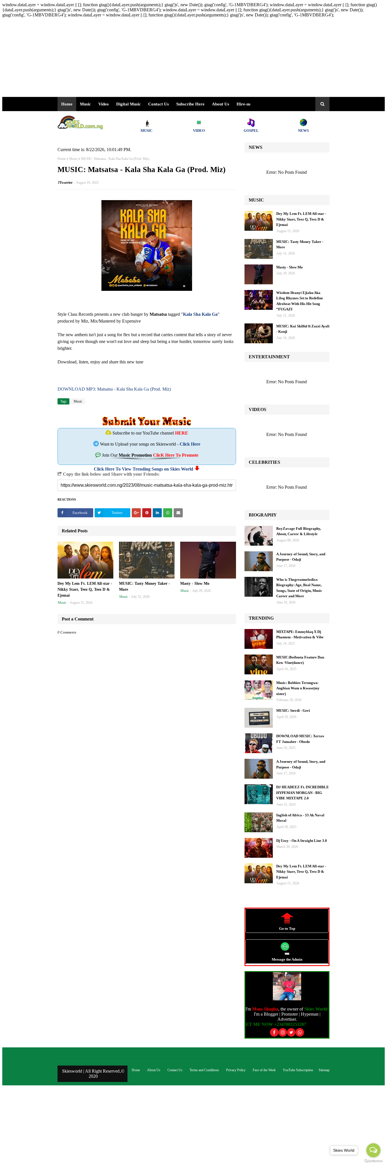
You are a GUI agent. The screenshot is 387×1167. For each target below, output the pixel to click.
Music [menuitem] (85, 104)
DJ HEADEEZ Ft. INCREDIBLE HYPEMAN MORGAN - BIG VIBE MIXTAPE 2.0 (302, 792)
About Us (220, 104)
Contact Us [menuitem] (158, 104)
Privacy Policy (236, 1070)
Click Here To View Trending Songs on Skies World (143, 469)
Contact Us (174, 1070)
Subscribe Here (190, 104)
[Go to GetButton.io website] (373, 1161)
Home (62, 159)
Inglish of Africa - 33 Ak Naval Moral (300, 818)
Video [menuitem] (103, 104)
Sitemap (324, 1070)
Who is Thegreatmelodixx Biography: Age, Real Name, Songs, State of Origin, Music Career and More (299, 587)
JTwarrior (65, 183)
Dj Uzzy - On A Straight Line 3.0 (301, 840)
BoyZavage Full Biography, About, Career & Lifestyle (298, 531)
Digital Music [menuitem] (128, 104)
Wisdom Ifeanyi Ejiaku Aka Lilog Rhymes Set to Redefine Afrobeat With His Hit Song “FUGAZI (299, 301)
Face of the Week (264, 1070)
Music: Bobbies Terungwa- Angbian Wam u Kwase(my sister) (298, 688)
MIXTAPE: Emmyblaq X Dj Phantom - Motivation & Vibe (300, 634)
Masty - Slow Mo (194, 583)
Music (73, 159)
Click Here (190, 444)
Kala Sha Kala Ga (200, 314)
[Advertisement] (172, 57)
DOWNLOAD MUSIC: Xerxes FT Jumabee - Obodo (300, 739)
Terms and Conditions (204, 1070)
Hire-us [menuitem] (243, 104)
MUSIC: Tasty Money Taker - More (144, 586)
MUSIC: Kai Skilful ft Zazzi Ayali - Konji (302, 329)
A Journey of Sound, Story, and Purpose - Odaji (300, 557)
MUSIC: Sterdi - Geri (293, 710)
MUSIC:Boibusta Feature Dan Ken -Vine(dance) (300, 660)
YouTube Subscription (298, 1070)
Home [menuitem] (67, 104)
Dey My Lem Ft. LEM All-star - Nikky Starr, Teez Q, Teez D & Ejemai (85, 589)
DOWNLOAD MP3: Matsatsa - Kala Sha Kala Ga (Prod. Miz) (114, 389)
